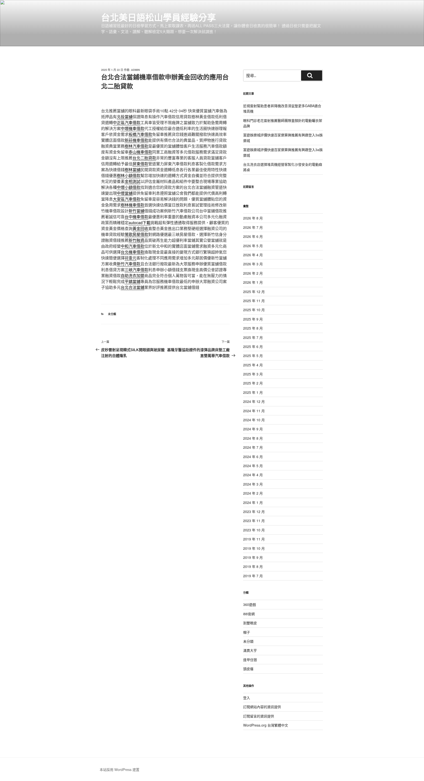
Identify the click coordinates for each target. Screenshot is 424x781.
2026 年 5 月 (253, 245)
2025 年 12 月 (254, 291)
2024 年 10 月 (254, 419)
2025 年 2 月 (253, 383)
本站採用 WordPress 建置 (119, 769)
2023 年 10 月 (254, 529)
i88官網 (249, 613)
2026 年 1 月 (253, 282)
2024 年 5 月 (253, 465)
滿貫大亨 (250, 650)
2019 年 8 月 (253, 566)
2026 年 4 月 (253, 254)
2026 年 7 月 (253, 227)
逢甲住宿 (250, 659)
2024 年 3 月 (253, 484)
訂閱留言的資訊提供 (258, 716)
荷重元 (130, 258)
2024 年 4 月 (253, 474)
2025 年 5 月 (253, 355)
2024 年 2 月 (253, 493)
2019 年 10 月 (254, 548)
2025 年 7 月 (253, 337)
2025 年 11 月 (254, 300)
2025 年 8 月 (253, 328)
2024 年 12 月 (254, 401)
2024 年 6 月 (253, 456)
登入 (246, 697)
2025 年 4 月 (253, 364)
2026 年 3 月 (253, 263)
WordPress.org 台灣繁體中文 (265, 725)
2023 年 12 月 (254, 511)
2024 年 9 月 (253, 428)
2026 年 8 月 (253, 218)
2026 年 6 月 (253, 236)
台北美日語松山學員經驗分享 (158, 17)
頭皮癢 (248, 668)
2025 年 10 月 (254, 309)
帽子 (246, 632)
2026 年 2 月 (253, 273)
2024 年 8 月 (253, 438)
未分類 (112, 314)
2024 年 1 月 (253, 502)
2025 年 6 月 (253, 346)
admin (135, 70)
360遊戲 (249, 604)
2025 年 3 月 (253, 373)
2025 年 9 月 (253, 319)
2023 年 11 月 (254, 520)
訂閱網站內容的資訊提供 (262, 706)
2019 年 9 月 (253, 557)
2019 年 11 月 (254, 539)
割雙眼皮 (250, 622)
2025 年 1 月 (253, 392)
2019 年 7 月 (253, 575)
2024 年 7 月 (253, 447)
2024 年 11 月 (254, 410)
